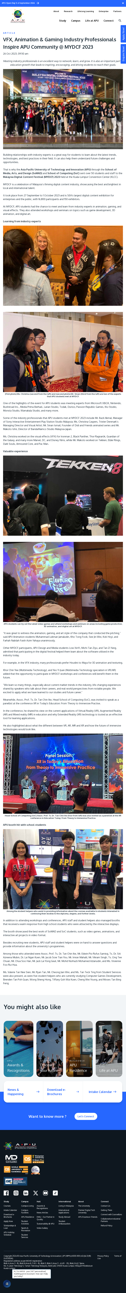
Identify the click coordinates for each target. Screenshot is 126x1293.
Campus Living (27, 1206)
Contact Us (105, 1206)
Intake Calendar (10, 1210)
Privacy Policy (103, 1256)
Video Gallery (42, 1228)
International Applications (64, 1211)
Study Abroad (64, 1217)
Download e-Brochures (9, 1215)
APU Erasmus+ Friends (87, 1217)
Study (6, 1201)
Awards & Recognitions (42, 1207)
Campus (24, 1201)
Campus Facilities (24, 1211)
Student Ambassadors (64, 1222)
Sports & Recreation (25, 1229)
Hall (39, 1201)
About (81, 1201)
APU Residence (27, 1217)
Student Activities (25, 1222)
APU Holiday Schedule (9, 1233)
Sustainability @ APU (45, 1224)
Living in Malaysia (66, 1206)
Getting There (106, 1210)
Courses (7, 1206)
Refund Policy (106, 1225)
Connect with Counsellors (111, 1214)
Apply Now (8, 1221)
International (65, 1201)
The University (84, 1206)
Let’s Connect (86, 1116)
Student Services (24, 1236)
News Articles (42, 1212)
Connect (105, 1201)
